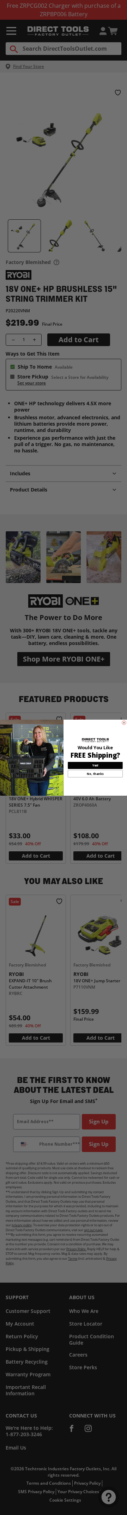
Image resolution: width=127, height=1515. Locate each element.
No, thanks (95, 773)
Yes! (95, 765)
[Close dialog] (124, 722)
